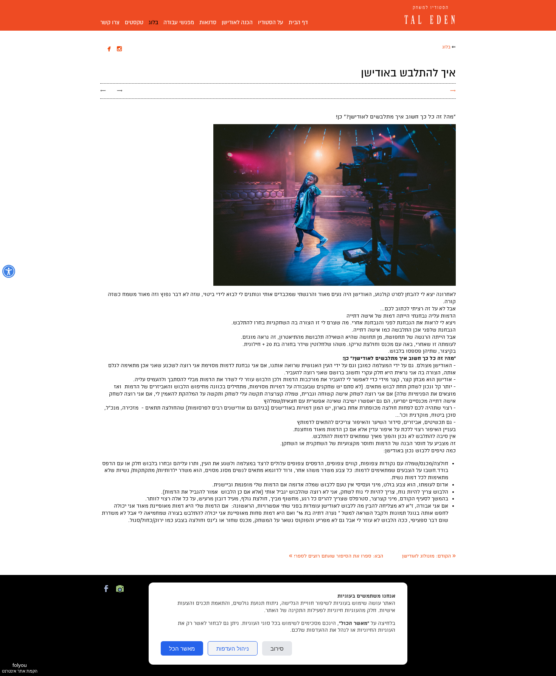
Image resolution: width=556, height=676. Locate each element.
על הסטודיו (270, 22)
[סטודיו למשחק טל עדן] (427, 15)
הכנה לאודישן (237, 22)
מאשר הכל (182, 648)
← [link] (103, 90)
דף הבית (298, 22)
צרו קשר (110, 22)
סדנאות (207, 22)
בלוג (153, 22)
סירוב (277, 648)
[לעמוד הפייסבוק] (106, 593)
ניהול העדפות (232, 648)
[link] (429, 556)
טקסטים (134, 22)
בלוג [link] (446, 47)
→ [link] (120, 90)
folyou (19, 667)
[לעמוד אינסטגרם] (120, 593)
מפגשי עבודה (178, 22)
